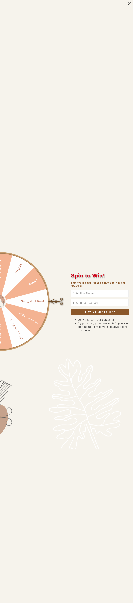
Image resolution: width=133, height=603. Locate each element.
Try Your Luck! (99, 312)
